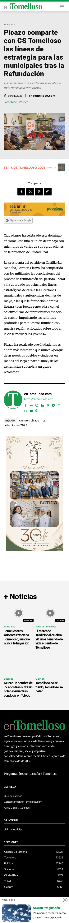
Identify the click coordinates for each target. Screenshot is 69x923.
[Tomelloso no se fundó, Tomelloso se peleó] (50, 665)
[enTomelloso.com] (13, 402)
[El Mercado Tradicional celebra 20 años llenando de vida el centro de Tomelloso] (50, 613)
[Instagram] (36, 404)
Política (23, 102)
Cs (44, 420)
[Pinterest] (39, 191)
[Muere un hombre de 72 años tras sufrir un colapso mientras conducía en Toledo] (19, 665)
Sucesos (8, 678)
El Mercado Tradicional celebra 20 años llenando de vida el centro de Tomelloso (49, 639)
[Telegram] (53, 404)
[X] (30, 191)
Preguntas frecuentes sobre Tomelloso (30, 774)
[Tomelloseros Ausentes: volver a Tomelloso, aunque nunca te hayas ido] (19, 613)
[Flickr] (31, 404)
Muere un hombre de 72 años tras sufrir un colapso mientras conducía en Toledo (18, 689)
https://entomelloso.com (38, 399)
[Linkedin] (42, 404)
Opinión (39, 678)
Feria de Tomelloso (46, 626)
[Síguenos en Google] (18, 227)
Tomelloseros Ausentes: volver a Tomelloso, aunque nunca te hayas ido (17, 637)
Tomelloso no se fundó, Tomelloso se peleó (49, 687)
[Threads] (36, 410)
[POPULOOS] (34, 214)
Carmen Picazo (29, 420)
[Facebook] (21, 191)
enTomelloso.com (42, 95)
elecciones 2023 (16, 425)
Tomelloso (9, 24)
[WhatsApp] (48, 191)
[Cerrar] (65, 900)
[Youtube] (31, 410)
